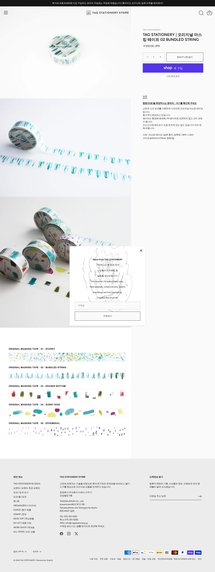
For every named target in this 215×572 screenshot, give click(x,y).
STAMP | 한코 (19, 514)
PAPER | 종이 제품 (22, 510)
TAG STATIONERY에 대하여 (26, 483)
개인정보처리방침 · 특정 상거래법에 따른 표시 (177, 559)
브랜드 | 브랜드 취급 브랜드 (26, 488)
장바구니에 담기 (185, 57)
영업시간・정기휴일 (131, 559)
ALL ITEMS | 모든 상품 (24, 531)
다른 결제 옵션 (173, 76)
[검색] (201, 13)
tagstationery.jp (80, 523)
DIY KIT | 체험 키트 (22, 523)
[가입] (200, 496)
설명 (145, 96)
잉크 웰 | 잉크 (19, 496)
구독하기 (107, 316)
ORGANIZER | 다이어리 (24, 505)
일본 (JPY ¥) (18, 551)
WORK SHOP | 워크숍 (23, 527)
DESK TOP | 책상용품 (23, 518)
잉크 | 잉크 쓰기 (21, 492)
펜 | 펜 (16, 501)
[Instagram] (69, 533)
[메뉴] (6, 12)
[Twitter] (76, 533)
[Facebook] (61, 533)
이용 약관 (94, 559)
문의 (200, 559)
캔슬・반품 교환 (148, 559)
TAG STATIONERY (152, 30)
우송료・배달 (115, 559)
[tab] (146, 96)
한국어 (35, 551)
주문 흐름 (104, 559)
